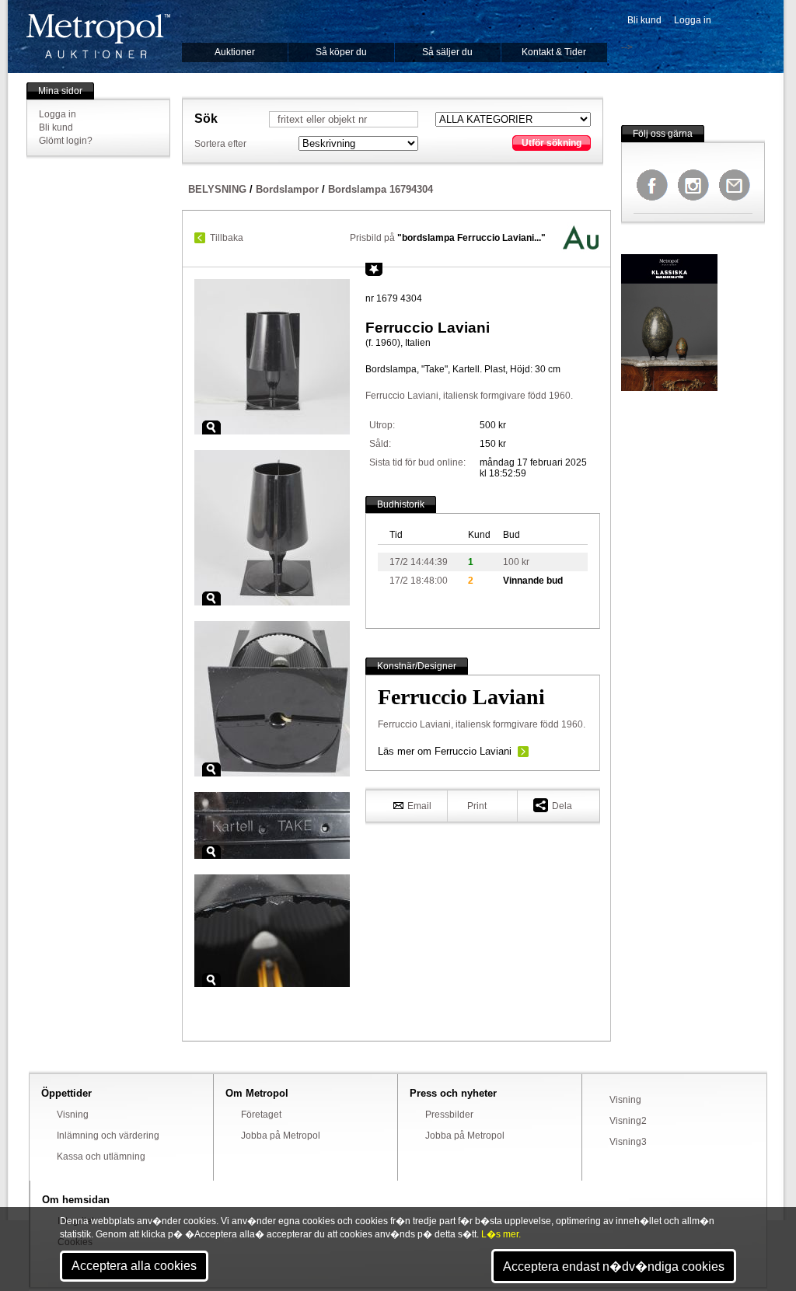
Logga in (692, 20)
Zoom (211, 427)
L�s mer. (501, 1234)
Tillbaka (226, 237)
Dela (562, 806)
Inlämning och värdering (108, 1135)
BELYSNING (217, 189)
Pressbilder (449, 1114)
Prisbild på (448, 237)
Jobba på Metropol (280, 1135)
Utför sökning (551, 143)
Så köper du (341, 52)
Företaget (261, 1114)
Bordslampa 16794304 (380, 189)
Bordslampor (287, 189)
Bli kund (644, 20)
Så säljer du (447, 52)
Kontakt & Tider (554, 52)
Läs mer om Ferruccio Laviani (444, 751)
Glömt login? (66, 140)
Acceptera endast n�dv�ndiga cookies (613, 1266)
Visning (73, 1114)
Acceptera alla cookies (134, 1265)
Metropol (98, 36)
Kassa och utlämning (101, 1156)
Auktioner (235, 52)
